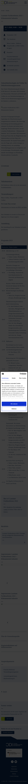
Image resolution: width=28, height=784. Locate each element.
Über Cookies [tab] (22, 378)
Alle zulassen (14, 403)
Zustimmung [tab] (5, 378)
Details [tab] (14, 378)
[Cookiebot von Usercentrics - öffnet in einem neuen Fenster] (20, 374)
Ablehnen (14, 408)
